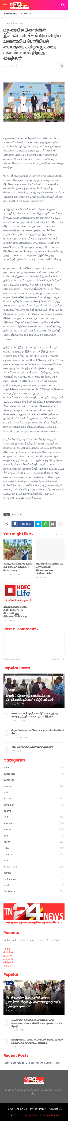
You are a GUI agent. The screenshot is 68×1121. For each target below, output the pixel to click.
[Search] (63, 5)
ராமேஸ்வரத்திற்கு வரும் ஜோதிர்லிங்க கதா (32, 746)
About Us (22, 1108)
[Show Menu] (5, 5)
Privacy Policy (38, 1108)
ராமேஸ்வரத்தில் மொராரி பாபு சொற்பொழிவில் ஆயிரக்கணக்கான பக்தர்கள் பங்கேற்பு (49, 568)
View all (60, 534)
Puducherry (34, 878)
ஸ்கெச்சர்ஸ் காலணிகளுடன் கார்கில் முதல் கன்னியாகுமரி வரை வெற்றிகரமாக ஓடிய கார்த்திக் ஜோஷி (37, 1023)
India (34, 847)
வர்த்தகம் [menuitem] (8, 962)
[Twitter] (38, 524)
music (34, 860)
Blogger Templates (51, 1114)
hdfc (34, 835)
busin (34, 792)
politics (34, 872)
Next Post (57, 659)
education (34, 823)
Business (26, 13)
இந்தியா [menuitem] (7, 955)
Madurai (34, 853)
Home (6, 23)
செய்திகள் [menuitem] (8, 952)
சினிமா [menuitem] (7, 965)
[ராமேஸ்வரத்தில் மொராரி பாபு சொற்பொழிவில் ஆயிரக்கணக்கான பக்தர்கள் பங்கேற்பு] (50, 549)
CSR (34, 816)
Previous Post (13, 659)
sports (34, 884)
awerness (34, 779)
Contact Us (55, 1108)
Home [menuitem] (6, 948)
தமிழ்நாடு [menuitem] (8, 958)
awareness (34, 773)
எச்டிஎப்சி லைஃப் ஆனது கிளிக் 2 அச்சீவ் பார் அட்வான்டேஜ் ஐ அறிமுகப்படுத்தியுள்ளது (15, 611)
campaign (34, 804)
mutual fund (34, 866)
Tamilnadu (18, 23)
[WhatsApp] (45, 524)
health (34, 841)
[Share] (62, 66)
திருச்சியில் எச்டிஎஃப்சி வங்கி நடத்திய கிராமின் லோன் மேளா (38, 731)
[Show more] (60, 524)
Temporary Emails (29, 1114)
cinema (34, 810)
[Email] (53, 524)
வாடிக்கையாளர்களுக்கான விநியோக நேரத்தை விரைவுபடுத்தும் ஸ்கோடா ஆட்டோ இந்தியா (35, 715)
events (34, 829)
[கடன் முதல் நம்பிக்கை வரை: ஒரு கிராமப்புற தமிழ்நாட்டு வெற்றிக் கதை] (17, 549)
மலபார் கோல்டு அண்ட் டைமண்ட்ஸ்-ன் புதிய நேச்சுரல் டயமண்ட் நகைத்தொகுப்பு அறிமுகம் (37, 1041)
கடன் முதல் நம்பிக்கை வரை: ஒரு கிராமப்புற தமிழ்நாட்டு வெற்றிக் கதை (17, 567)
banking (34, 785)
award (34, 767)
